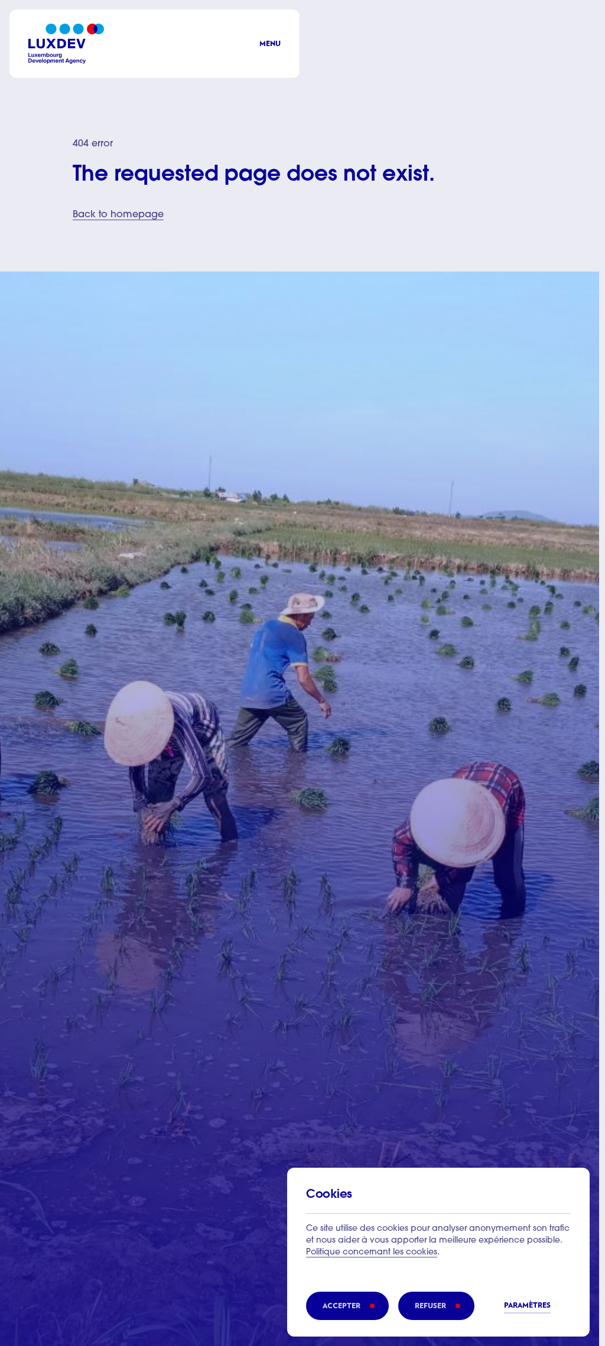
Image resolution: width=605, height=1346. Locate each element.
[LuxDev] (66, 44)
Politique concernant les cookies (371, 1253)
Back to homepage (118, 215)
